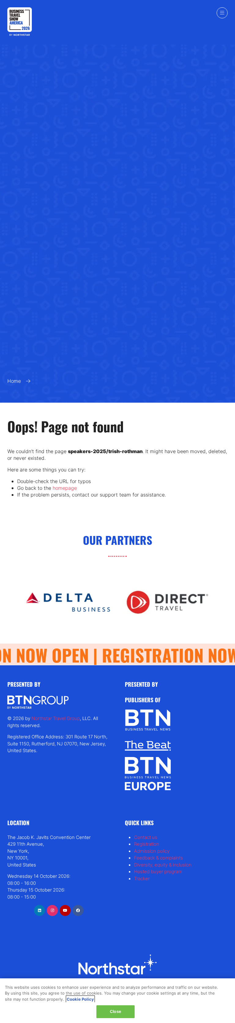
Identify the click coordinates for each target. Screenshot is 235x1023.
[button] (222, 12)
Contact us (145, 837)
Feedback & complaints (158, 858)
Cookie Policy (80, 999)
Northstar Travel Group (56, 718)
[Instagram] (52, 910)
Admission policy (152, 851)
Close (115, 1011)
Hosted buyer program (158, 871)
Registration (146, 844)
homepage (65, 488)
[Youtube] (65, 910)
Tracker (142, 878)
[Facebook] (78, 910)
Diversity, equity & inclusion (163, 865)
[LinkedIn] (39, 910)
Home (14, 381)
